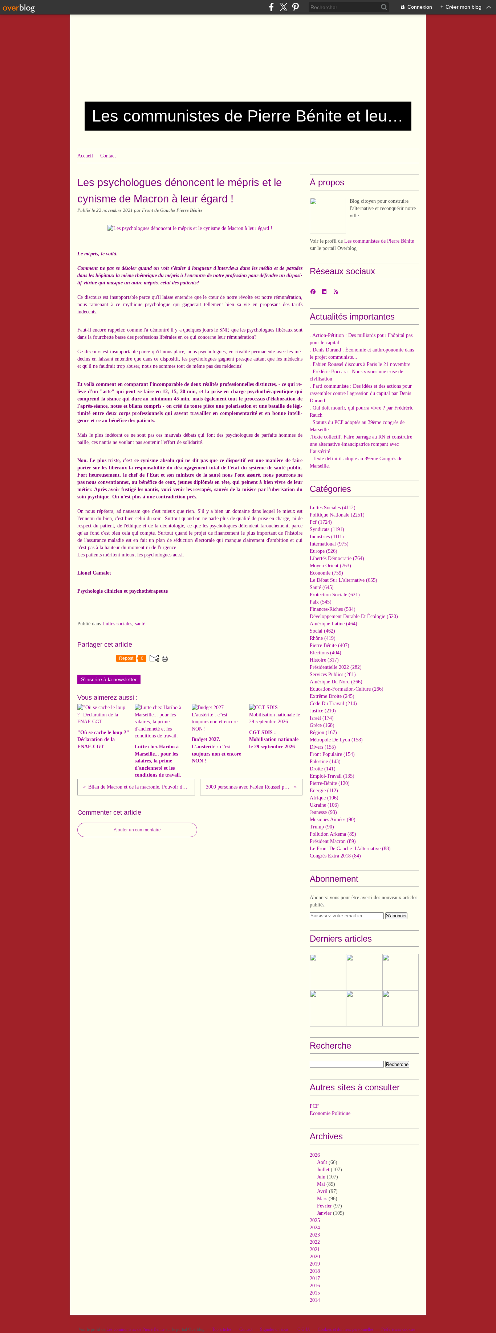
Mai (321, 1184)
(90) (332, 819)
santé (140, 623)
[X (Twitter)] (283, 7)
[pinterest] (295, 7)
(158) (336, 739)
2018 (315, 1271)
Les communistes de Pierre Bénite (379, 241)
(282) (336, 667)
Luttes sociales (117, 623)
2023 (315, 1235)
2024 (315, 1227)
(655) (343, 580)
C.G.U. (303, 1329)
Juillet (323, 1169)
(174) (322, 718)
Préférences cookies (398, 1329)
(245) (332, 696)
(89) (333, 834)
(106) (324, 798)
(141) (323, 769)
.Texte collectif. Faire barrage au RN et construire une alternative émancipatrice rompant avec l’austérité (361, 444)
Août (322, 1162)
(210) (323, 710)
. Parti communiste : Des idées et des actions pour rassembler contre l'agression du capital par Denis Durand (361, 393)
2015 (315, 1293)
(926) (323, 551)
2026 (315, 1155)
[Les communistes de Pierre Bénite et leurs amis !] (328, 216)
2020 (315, 1256)
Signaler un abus (275, 1329)
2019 (315, 1264)
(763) (330, 565)
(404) (325, 652)
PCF (314, 1106)
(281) (333, 674)
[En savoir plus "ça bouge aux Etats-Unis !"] (400, 972)
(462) (322, 631)
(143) (325, 761)
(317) (324, 660)
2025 (315, 1220)
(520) (354, 616)
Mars (322, 1198)
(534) (332, 609)
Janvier (324, 1213)
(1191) (327, 529)
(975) (329, 544)
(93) (323, 812)
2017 (315, 1278)
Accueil (85, 156)
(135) (332, 776)
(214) (333, 703)
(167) (323, 732)
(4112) (332, 507)
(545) (321, 602)
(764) (337, 558)
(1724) (321, 522)
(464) (333, 623)
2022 (315, 1242)
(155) (323, 747)
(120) (330, 783)
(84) (335, 856)
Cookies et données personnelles (346, 1329)
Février (324, 1206)
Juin (321, 1177)
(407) (329, 645)
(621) (335, 594)
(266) (336, 681)
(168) (322, 725)
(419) (323, 638)
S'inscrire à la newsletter (109, 679)
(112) (324, 790)
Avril (322, 1191)
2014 (315, 1300)
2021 (315, 1249)
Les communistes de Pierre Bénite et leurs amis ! (248, 116)
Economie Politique (330, 1113)
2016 (315, 1285)
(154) (332, 754)
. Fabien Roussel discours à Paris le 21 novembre (360, 364)
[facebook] (271, 7)
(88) (350, 848)
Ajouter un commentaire (137, 829)
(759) (326, 573)
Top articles (222, 1329)
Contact (108, 156)
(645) (322, 587)
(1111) (327, 536)
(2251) (337, 515)
